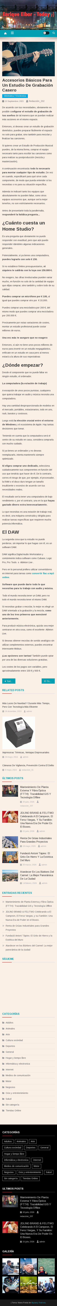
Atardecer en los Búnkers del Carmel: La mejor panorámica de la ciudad (37, 875)
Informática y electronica (15, 96)
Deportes (10, 1046)
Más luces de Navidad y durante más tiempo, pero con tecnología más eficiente (26, 705)
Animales (10, 1028)
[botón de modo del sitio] (46, 32)
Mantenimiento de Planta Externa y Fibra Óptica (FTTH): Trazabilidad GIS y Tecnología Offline (35, 792)
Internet (9, 1069)
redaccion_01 (28, 770)
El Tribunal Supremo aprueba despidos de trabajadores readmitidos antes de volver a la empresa (49, 681)
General (10, 1052)
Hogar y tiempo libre (16, 1058)
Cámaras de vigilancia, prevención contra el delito (28, 765)
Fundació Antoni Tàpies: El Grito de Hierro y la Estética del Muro (36, 857)
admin (29, 711)
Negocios (10, 1087)
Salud (8, 1099)
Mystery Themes (38, 1303)
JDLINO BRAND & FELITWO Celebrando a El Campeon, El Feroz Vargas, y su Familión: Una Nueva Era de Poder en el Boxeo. (37, 820)
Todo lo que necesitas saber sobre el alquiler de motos (11, 681)
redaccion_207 (26, 806)
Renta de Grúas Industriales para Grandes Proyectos (36, 840)
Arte (8, 1034)
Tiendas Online (13, 1110)
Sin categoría (12, 1104)
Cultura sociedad (14, 1040)
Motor (8, 1081)
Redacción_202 (36, 101)
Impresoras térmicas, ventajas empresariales (25, 752)
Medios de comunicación (18, 1075)
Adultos (9, 1022)
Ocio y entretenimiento (17, 1093)
